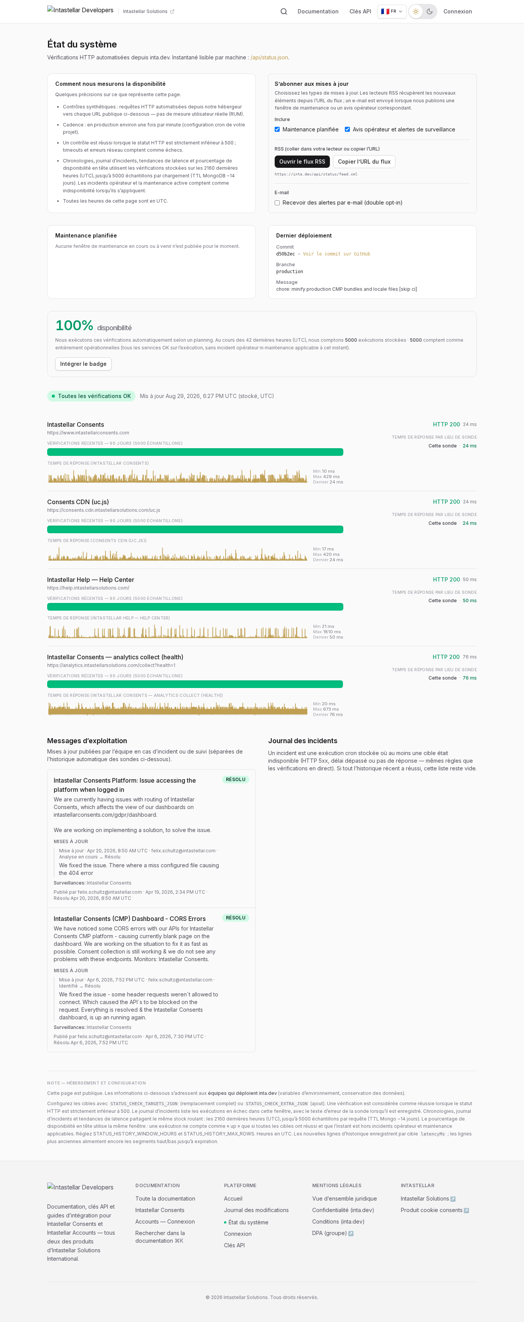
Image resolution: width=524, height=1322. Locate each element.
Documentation (318, 11)
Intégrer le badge (83, 363)
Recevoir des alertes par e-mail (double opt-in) (343, 202)
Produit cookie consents (435, 1210)
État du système (249, 1222)
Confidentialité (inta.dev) (343, 1210)
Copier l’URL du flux (364, 161)
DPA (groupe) (333, 1233)
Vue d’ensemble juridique (344, 1198)
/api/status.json (269, 57)
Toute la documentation (165, 1198)
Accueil (233, 1198)
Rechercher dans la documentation (160, 1237)
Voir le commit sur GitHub (336, 254)
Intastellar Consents (160, 1210)
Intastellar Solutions (428, 1198)
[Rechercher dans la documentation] (284, 11)
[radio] (416, 11)
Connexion (457, 11)
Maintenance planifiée (311, 129)
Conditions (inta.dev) (338, 1221)
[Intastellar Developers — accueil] (80, 11)
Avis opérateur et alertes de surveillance (404, 129)
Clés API (360, 11)
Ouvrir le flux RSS (302, 161)
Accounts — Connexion (165, 1221)
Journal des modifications (256, 1210)
